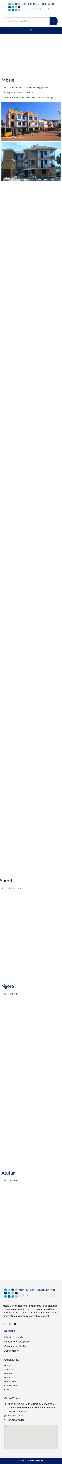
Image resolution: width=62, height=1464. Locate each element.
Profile (7, 1365)
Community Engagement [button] (37, 88)
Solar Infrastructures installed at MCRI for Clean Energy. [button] (28, 98)
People (8, 1373)
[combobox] (27, 21)
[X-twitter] (9, 1324)
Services (8, 1369)
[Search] (54, 21)
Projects (8, 1377)
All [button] (4, 88)
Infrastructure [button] (16, 88)
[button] (31, 30)
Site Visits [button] (31, 93)
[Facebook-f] (4, 1324)
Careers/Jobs (11, 1385)
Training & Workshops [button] (13, 93)
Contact (8, 1389)
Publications (10, 1381)
